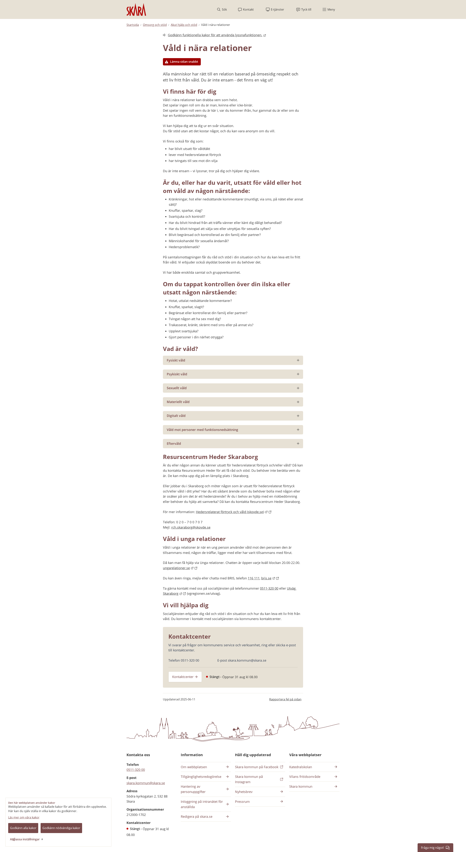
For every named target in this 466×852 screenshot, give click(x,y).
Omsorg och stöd (155, 25)
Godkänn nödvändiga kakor (61, 828)
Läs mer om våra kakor (24, 817)
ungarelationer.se (180, 568)
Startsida (133, 25)
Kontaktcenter (182, 677)
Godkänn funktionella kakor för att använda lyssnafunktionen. (212, 35)
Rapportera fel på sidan (285, 699)
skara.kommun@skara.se (146, 783)
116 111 (254, 578)
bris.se (270, 578)
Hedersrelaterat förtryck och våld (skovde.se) (234, 512)
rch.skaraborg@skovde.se (190, 527)
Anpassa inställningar (25, 839)
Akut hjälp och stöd (184, 25)
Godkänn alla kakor (23, 828)
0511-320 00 (269, 588)
